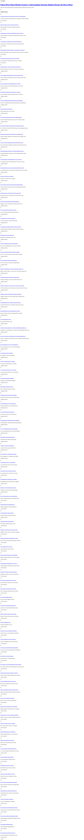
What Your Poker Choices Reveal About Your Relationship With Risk (11, 184)
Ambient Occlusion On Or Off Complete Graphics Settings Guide (10, 294)
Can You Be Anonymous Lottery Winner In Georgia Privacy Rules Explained (12, 16)
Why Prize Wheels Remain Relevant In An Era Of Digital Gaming (11, 117)
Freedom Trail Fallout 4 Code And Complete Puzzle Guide (9, 277)
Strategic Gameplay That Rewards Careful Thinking (8, 555)
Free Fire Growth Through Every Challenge (7, 361)
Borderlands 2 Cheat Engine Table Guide (7, 235)
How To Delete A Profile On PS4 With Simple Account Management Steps (12, 125)
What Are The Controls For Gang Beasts (6, 176)
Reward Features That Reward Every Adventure (8, 580)
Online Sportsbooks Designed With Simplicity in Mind (9, 816)
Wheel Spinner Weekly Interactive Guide (7, 521)
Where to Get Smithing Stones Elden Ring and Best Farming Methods (11, 100)
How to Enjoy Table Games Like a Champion (7, 723)
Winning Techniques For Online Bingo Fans (7, 504)
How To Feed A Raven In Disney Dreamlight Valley (8, 260)
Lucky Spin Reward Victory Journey (6, 546)
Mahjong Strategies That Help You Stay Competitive (8, 706)
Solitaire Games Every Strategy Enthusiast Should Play (9, 715)
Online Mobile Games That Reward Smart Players (8, 790)
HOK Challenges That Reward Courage (6, 386)
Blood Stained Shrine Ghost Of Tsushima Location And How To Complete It (12, 50)
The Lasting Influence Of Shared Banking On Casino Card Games (11, 159)
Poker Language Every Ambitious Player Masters (8, 454)
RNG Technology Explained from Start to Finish (8, 588)
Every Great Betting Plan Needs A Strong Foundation (9, 428)
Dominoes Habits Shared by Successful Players (7, 731)
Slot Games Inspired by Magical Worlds (6, 757)
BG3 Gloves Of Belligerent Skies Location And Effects (9, 243)
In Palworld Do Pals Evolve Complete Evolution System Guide (10, 302)
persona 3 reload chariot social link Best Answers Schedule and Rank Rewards (12, 336)
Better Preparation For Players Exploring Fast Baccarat (9, 24)
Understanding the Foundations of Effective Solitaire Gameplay (10, 226)
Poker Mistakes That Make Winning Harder (7, 437)
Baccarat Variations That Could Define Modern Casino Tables (10, 83)
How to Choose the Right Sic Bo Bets (6, 597)
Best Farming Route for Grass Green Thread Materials (9, 344)
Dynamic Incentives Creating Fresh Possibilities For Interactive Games (11, 33)
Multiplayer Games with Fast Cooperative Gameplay (9, 529)
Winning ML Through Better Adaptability (7, 378)
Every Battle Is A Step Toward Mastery (6, 353)
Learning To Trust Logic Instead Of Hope (7, 445)
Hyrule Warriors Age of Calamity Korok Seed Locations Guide (10, 193)
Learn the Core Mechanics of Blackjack (6, 799)
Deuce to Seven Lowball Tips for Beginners (7, 698)
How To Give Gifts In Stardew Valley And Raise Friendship (9, 252)
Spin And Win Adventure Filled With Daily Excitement (9, 538)
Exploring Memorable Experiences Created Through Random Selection (12, 151)
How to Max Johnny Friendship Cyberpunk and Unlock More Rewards (11, 142)
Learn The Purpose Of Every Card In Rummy (7, 462)
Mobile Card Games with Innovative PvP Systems (8, 614)
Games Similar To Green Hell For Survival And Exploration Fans (11, 41)
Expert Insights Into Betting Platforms (6, 824)
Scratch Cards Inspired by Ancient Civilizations (8, 639)
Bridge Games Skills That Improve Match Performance (9, 689)
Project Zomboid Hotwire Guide (5, 319)
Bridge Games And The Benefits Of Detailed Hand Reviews (9, 201)
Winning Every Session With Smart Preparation (8, 487)
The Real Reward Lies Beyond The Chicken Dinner (8, 395)
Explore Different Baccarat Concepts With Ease (8, 403)
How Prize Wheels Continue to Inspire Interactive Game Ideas (10, 92)
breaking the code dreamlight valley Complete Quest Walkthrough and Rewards (13, 327)
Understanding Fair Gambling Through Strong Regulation (9, 420)
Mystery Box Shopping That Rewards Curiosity (8, 681)
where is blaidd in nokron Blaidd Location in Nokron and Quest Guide (11, 75)
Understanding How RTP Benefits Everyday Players (8, 563)
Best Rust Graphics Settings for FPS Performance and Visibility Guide (11, 134)
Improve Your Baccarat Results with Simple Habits (8, 782)
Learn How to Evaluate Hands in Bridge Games (8, 605)
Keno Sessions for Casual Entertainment (6, 656)
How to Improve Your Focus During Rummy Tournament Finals (10, 664)
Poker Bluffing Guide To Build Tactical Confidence (8, 479)
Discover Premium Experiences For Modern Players (8, 496)
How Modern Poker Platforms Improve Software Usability (9, 58)
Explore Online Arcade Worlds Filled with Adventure (8, 807)
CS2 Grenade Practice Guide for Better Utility (7, 218)
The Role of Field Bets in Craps (5, 622)
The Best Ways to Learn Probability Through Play (8, 630)
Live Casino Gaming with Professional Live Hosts (8, 748)
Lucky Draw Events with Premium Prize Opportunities (9, 647)
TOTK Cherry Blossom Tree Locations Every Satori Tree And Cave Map (12, 285)
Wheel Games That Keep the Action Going (7, 740)
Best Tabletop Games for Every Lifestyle (7, 765)
